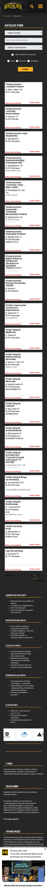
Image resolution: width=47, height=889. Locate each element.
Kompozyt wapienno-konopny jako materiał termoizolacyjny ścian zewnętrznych (21, 654)
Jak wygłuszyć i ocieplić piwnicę (22, 606)
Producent (22, 61)
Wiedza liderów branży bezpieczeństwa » (23, 885)
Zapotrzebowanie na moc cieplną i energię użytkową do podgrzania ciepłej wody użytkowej (22, 688)
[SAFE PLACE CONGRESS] (18, 735)
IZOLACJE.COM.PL (13, 646)
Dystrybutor (34, 61)
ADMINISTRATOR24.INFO (16, 595)
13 (42, 576)
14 (31, 581)
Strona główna (7, 16)
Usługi (12, 61)
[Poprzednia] (14, 576)
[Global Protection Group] (36, 735)
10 (31, 576)
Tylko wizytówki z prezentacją (25, 54)
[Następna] (34, 581)
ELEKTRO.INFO (12, 705)
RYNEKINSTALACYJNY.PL (16, 675)
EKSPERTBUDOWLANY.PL (16, 620)
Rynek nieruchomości (18, 608)
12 (38, 576)
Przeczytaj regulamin (11, 819)
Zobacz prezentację (13, 103)
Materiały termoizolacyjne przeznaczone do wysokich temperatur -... (20, 660)
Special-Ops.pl (13, 6)
